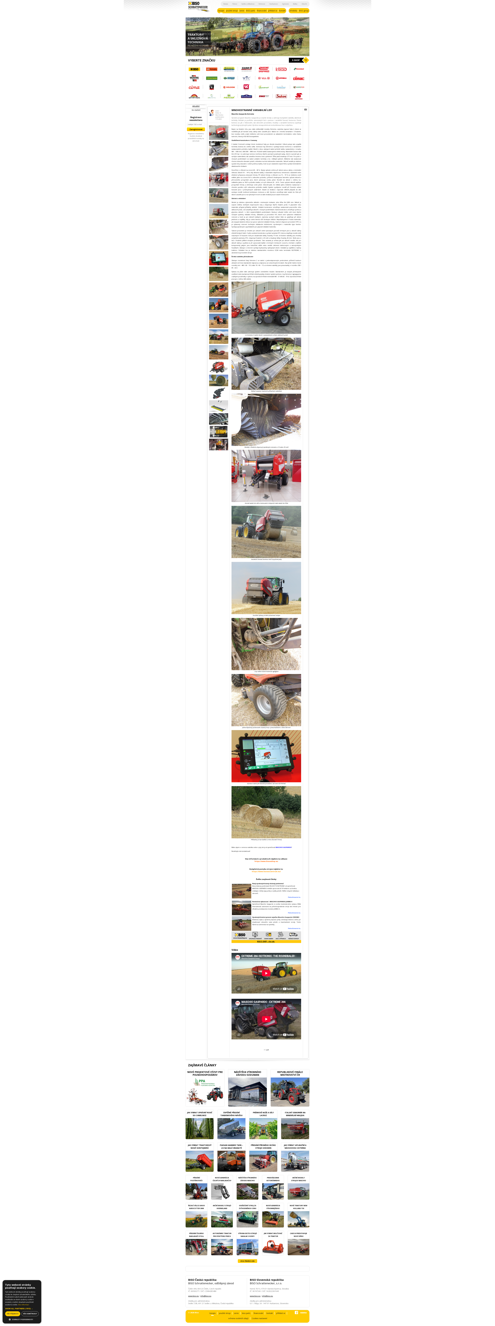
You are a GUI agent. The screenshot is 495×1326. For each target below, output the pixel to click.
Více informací (23, 1305)
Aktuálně (196, 106)
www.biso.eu (193, 1296)
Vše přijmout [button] (13, 1314)
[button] (22, 1308)
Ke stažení (196, 110)
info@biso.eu (205, 1296)
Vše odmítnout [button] (30, 1314)
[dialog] (22, 1301)
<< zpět (266, 1050)
